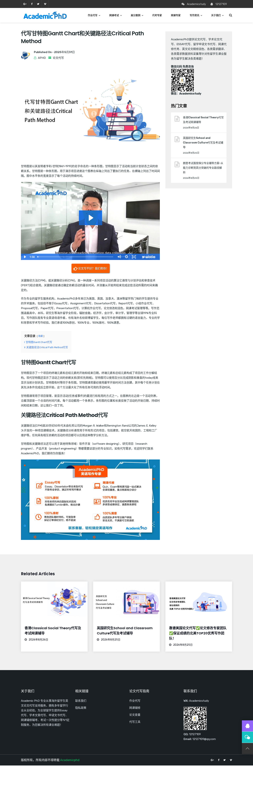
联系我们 (80, 700)
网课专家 (176, 15)
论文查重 (134, 714)
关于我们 (216, 15)
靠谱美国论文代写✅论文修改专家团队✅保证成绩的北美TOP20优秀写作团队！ (198, 633)
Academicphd (69, 760)
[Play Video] (24, 257)
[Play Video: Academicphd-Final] (90, 217)
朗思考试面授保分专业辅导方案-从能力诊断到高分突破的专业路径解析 (203, 168)
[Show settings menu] (126, 257)
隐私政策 (80, 707)
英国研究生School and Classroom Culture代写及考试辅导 (203, 142)
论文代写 (58, 58)
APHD (42, 58)
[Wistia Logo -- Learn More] (149, 257)
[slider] (76, 257)
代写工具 (134, 722)
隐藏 (40, 336)
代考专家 (157, 15)
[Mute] (119, 257)
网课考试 (114, 15)
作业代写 (92, 15)
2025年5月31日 (64, 52)
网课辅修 (134, 707)
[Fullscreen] (134, 257)
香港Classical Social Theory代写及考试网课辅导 (203, 120)
